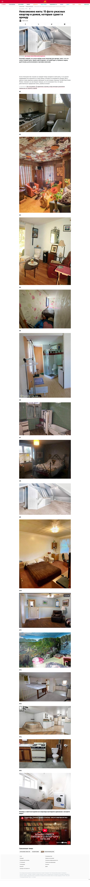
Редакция (22, 858)
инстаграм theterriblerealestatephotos (35, 56)
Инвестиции (44, 4)
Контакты (47, 864)
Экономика (21, 4)
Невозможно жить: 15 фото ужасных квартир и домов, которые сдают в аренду (49, 6)
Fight (74, 4)
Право (61, 4)
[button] (25, 24)
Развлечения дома (29, 6)
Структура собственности (25, 868)
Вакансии (21, 866)
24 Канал (4, 4)
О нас (21, 856)
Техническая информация (50, 862)
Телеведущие (22, 864)
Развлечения (22, 6)
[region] (45, 884)
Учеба (79, 4)
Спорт (67, 4)
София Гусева (25, 20)
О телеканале (22, 862)
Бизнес (28, 4)
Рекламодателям (48, 856)
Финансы (35, 4)
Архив (46, 866)
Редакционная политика (24, 860)
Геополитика (12, 4)
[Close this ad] (89, 879)
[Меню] (2, 1)
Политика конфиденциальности (51, 860)
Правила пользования (49, 858)
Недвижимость (53, 4)
